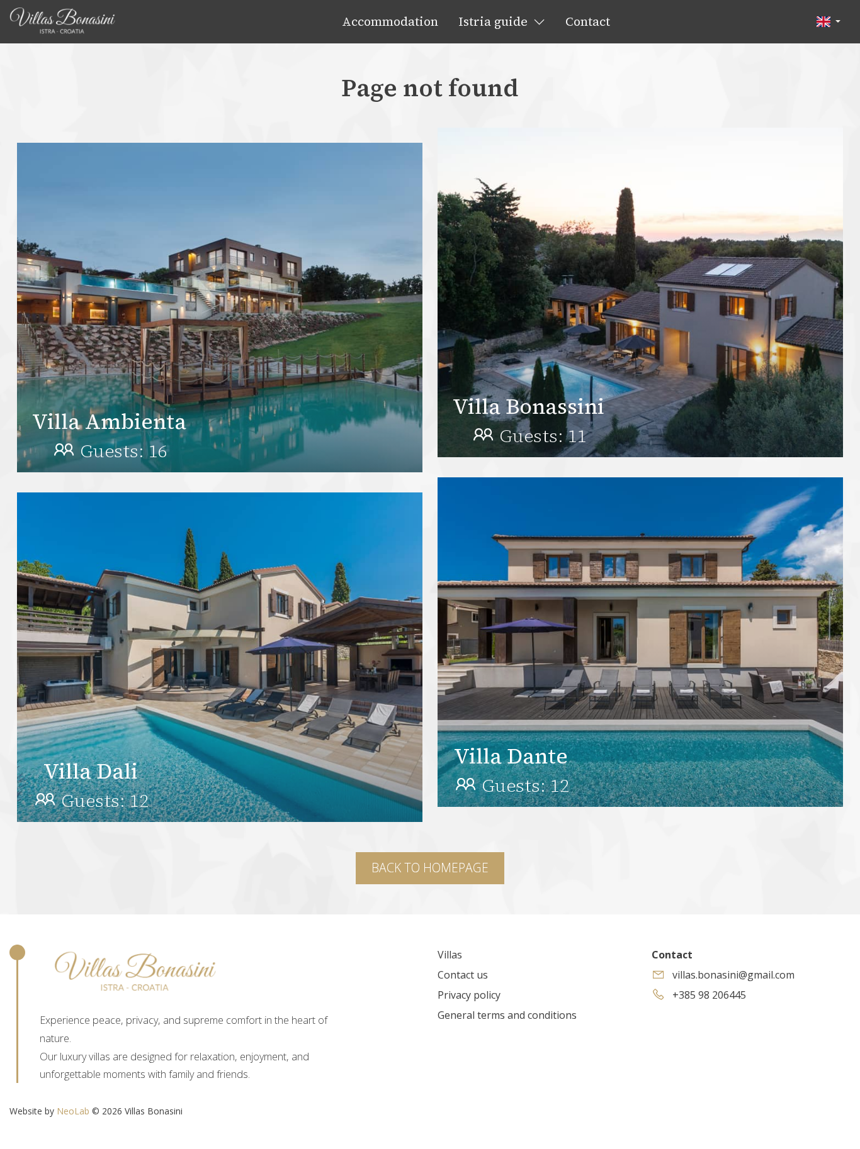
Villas (450, 955)
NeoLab (73, 1111)
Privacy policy (469, 995)
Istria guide (494, 21)
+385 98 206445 (708, 995)
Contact (587, 21)
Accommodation (390, 21)
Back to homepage (430, 867)
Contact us (463, 975)
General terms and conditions (507, 1015)
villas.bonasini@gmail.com (732, 975)
